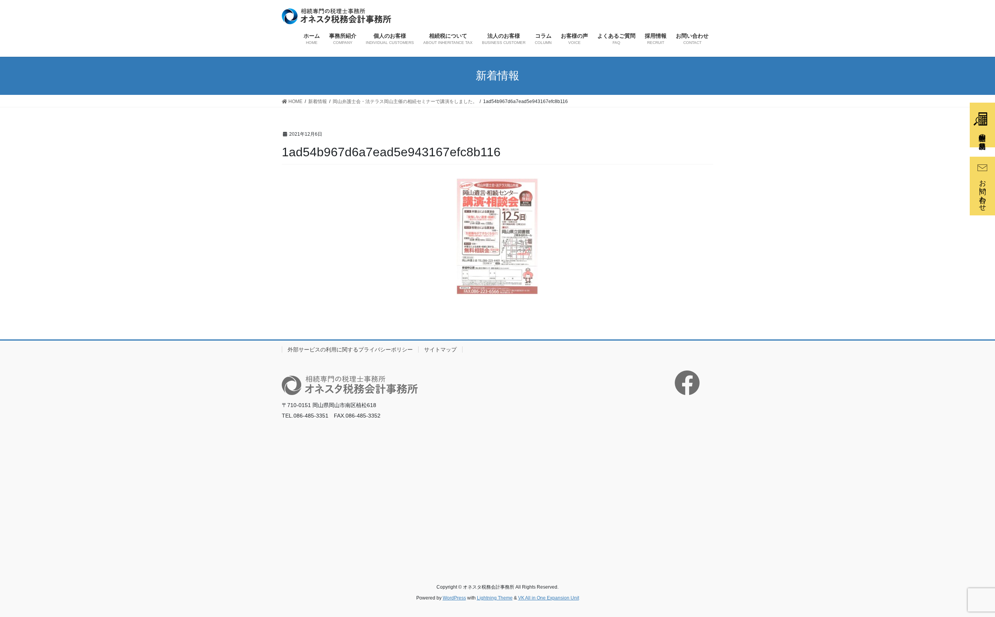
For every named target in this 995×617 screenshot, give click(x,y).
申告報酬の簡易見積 (982, 133)
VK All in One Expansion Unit (548, 598)
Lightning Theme (495, 598)
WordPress (454, 598)
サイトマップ (440, 349)
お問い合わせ (982, 191)
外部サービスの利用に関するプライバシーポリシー (350, 349)
